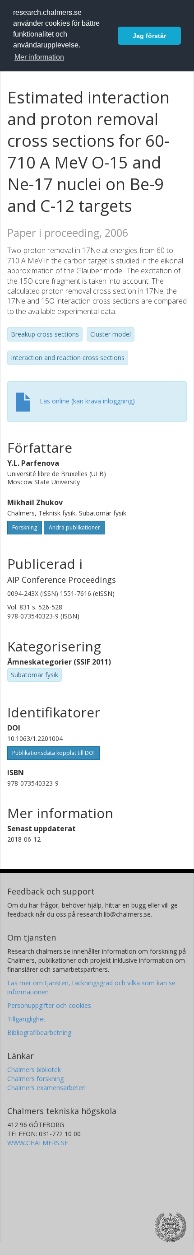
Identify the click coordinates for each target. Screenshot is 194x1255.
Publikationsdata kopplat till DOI (53, 753)
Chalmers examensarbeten (46, 1087)
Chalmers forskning (35, 1078)
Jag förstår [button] (149, 35)
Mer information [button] (39, 57)
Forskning (24, 527)
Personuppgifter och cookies (49, 1005)
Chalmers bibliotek (34, 1069)
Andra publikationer (74, 527)
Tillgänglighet (26, 1019)
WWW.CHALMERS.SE (37, 1142)
